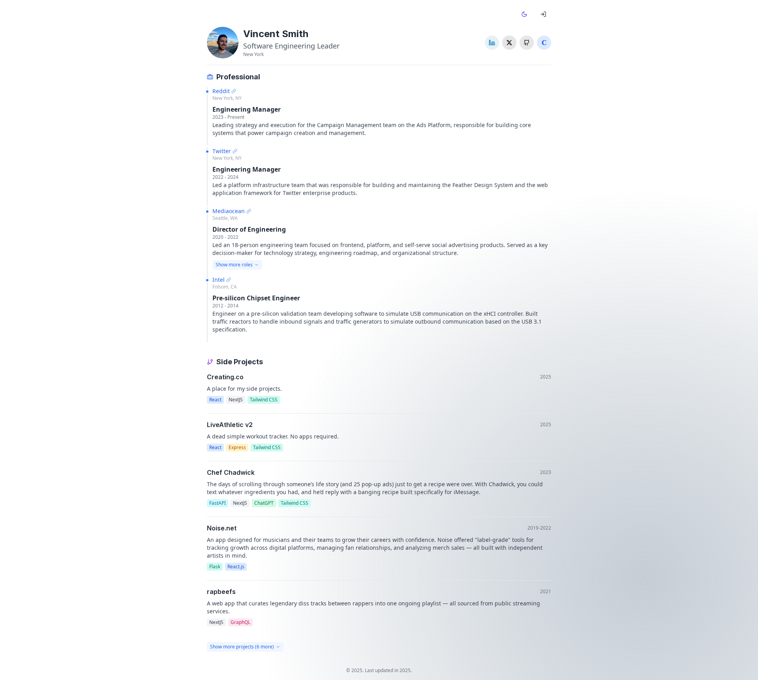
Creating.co (225, 377)
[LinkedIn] (492, 43)
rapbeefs (221, 592)
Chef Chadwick (231, 472)
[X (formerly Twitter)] (509, 43)
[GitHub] (527, 43)
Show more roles (234, 264)
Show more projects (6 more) (242, 646)
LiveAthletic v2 (230, 425)
